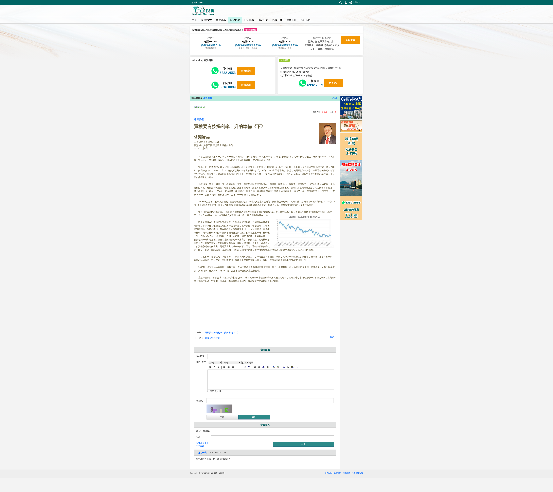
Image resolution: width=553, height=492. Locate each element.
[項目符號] (249, 367)
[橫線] (239, 367)
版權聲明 (337, 473)
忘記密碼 (200, 446)
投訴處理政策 (357, 473)
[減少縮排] (255, 367)
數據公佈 (277, 20)
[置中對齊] (228, 367)
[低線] (218, 367)
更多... (333, 336)
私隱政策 (346, 473)
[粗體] (210, 367)
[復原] (298, 367)
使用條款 (328, 473)
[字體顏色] (263, 367)
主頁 (194, 20)
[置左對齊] (224, 367)
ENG (201, 2)
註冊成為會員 (202, 443)
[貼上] (292, 367)
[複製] (288, 367)
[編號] (245, 367)
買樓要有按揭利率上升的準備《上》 (222, 332)
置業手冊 (291, 20)
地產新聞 (263, 20)
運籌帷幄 (207, 98)
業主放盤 (221, 20)
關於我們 (305, 20)
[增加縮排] (259, 367)
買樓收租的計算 (212, 338)
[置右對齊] (233, 367)
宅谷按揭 (235, 20)
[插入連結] (273, 367)
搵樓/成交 (206, 20)
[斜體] (214, 367)
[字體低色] (267, 367)
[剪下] (284, 367)
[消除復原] (302, 367)
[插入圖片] (278, 367)
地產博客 (249, 20)
